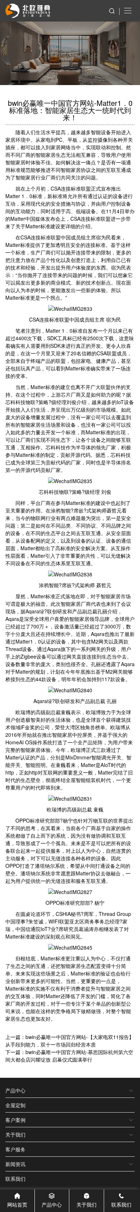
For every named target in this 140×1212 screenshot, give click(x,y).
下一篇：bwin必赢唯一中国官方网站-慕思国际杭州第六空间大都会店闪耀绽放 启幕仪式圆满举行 (69, 1055)
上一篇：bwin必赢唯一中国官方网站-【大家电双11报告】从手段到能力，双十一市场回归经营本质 (69, 1040)
